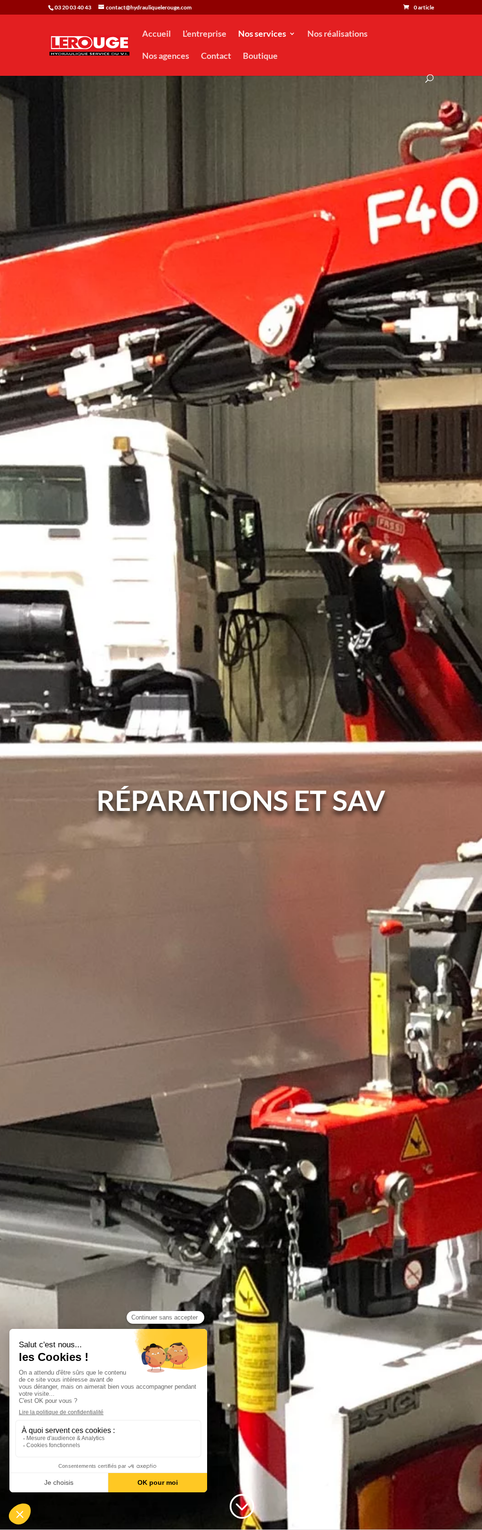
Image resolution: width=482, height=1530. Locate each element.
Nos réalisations (337, 34)
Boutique (260, 56)
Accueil (156, 34)
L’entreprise (204, 34)
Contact (216, 56)
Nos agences (165, 56)
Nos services (262, 34)
